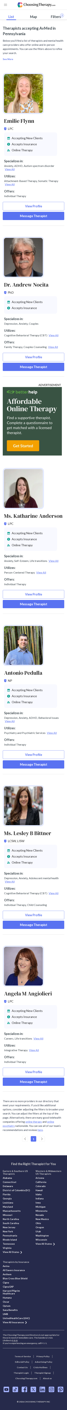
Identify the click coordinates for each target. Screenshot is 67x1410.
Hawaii (39, 1190)
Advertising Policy (43, 1362)
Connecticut (9, 1182)
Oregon (40, 1227)
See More (8, 59)
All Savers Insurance (14, 1270)
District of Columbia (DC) (16, 1190)
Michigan (41, 1206)
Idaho (39, 1194)
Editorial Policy (22, 1362)
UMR (5, 1314)
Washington (42, 1235)
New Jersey (9, 1227)
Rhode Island (10, 1239)
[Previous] (25, 1139)
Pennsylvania (10, 1235)
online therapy (33, 1121)
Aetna (6, 1266)
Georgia (7, 1198)
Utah (38, 1231)
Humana (7, 1297)
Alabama (7, 1178)
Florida (6, 1194)
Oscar (6, 1301)
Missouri (7, 1215)
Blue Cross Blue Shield (15, 1278)
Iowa (38, 1202)
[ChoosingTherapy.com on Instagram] (51, 1389)
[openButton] (5, 5)
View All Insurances (13, 1322)
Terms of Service (23, 1356)
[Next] (42, 1139)
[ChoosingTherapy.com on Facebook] (24, 1389)
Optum (6, 1306)
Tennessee (9, 1243)
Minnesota (41, 1211)
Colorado (41, 1186)
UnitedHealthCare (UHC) (16, 1318)
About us (47, 1378)
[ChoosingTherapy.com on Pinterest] (60, 1389)
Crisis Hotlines (40, 1367)
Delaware (8, 1186)
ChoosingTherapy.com (26, 1378)
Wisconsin (41, 1239)
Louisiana (8, 1202)
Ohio (38, 1223)
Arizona (40, 1178)
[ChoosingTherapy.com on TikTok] (15, 1389)
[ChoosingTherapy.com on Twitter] (33, 1389)
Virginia (7, 1248)
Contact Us (22, 1367)
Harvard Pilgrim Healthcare (11, 1292)
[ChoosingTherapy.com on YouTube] (6, 1389)
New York (8, 1231)
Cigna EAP (8, 1286)
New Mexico (42, 1219)
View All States (11, 1252)
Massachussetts (12, 1211)
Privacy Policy (42, 1356)
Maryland (8, 1206)
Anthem (7, 1274)
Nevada (40, 1215)
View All (10, 169)
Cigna (6, 1282)
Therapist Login (21, 1373)
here (40, 1129)
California (41, 1182)
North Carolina (11, 1219)
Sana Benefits (10, 1310)
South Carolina (11, 1223)
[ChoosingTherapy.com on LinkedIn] (42, 1389)
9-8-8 (14, 1340)
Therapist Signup (42, 1373)
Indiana (39, 1198)
